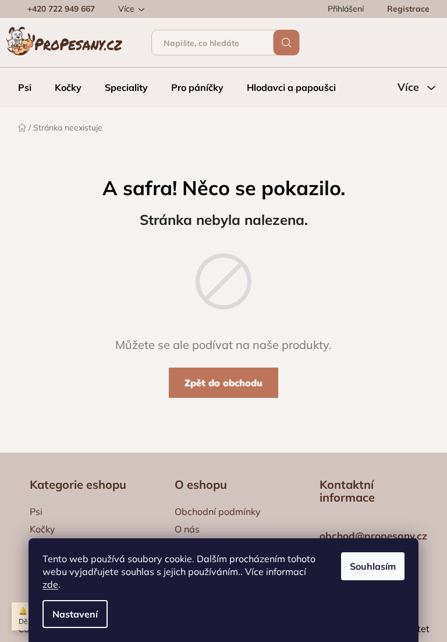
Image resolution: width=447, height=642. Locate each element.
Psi (36, 511)
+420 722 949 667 (61, 8)
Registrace (408, 8)
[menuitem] (24, 87)
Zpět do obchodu (223, 383)
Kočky (42, 529)
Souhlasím (373, 566)
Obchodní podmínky (218, 511)
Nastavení (75, 614)
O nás (187, 529)
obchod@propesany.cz (373, 536)
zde (50, 584)
